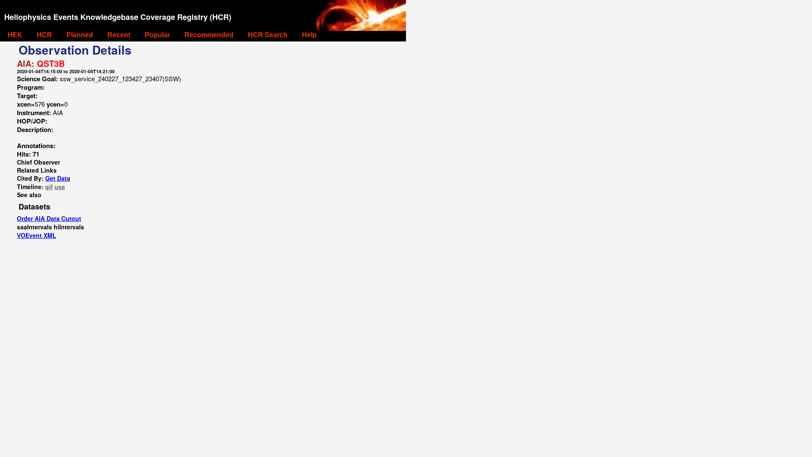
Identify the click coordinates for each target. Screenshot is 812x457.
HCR (44, 35)
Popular (157, 35)
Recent (118, 35)
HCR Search (268, 35)
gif (49, 186)
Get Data (57, 178)
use (60, 186)
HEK (15, 35)
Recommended (208, 35)
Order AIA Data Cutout (49, 218)
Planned (79, 35)
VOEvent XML (36, 235)
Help (309, 35)
